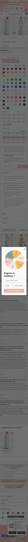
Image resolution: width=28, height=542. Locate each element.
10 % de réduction (14, 291)
